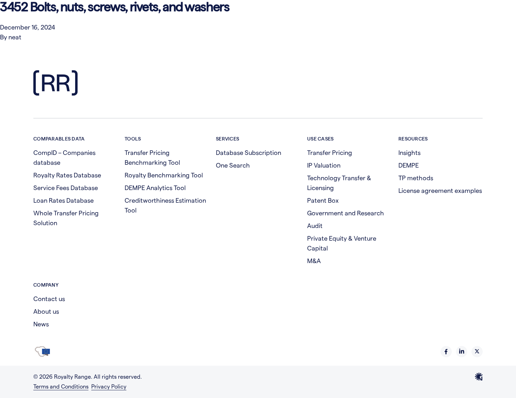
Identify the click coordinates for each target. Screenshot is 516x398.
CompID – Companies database (64, 157)
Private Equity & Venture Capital (341, 243)
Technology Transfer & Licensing (339, 183)
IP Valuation (323, 165)
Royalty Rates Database (67, 175)
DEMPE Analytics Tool (155, 187)
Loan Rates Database (63, 200)
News (41, 324)
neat (14, 37)
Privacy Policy (108, 387)
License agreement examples (440, 190)
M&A (314, 260)
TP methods (415, 178)
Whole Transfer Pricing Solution (66, 218)
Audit (315, 225)
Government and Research (345, 213)
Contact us (49, 298)
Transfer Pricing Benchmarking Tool (152, 157)
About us (46, 311)
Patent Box (323, 200)
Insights (409, 152)
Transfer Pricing (329, 152)
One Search (233, 165)
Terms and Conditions (60, 387)
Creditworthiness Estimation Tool (165, 205)
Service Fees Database (65, 187)
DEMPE (408, 165)
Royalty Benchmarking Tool (164, 175)
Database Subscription (248, 152)
